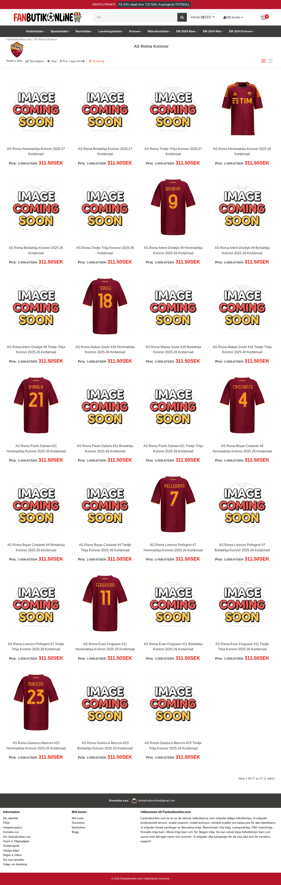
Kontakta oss (11, 832)
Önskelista (78, 822)
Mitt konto (233, 17)
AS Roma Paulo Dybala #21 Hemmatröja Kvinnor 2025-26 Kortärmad (36, 448)
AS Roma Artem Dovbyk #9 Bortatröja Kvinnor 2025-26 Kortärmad (242, 250)
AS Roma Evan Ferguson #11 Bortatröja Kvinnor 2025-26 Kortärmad (173, 646)
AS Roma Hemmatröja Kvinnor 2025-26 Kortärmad (242, 151)
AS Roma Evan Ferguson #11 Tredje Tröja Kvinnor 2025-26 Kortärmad (242, 646)
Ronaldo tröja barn (152, 832)
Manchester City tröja (217, 827)
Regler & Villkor (12, 855)
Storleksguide (11, 845)
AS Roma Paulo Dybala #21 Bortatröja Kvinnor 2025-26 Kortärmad (105, 448)
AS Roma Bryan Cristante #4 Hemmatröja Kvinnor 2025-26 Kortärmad (242, 448)
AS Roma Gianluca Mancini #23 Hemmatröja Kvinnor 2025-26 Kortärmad (36, 745)
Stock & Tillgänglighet (16, 841)
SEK (208, 17)
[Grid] (263, 61)
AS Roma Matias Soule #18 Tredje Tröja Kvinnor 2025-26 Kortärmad (242, 349)
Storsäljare (37, 61)
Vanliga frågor (11, 850)
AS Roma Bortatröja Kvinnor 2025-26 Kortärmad (36, 250)
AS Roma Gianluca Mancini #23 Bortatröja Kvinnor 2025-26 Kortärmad (105, 745)
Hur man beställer (13, 859)
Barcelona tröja (191, 827)
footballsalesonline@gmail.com (156, 800)
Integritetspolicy (12, 827)
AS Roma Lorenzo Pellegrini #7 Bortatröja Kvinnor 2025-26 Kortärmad (242, 547)
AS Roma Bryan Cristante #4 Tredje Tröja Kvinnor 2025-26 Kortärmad (105, 547)
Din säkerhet (10, 818)
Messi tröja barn (176, 832)
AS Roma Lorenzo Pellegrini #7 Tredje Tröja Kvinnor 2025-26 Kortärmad (36, 646)
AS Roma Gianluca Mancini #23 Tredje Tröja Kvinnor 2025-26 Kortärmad (173, 745)
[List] (270, 61)
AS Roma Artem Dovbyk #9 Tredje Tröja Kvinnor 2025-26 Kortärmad (36, 349)
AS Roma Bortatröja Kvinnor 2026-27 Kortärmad (105, 151)
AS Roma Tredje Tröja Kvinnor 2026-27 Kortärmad (173, 151)
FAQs (6, 822)
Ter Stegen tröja (204, 832)
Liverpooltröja (241, 827)
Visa (54, 61)
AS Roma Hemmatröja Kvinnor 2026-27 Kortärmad (36, 151)
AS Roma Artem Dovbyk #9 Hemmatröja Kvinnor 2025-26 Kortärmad (173, 250)
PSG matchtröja (262, 827)
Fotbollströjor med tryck (156, 878)
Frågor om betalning (15, 864)
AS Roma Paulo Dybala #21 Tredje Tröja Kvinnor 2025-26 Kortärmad (173, 448)
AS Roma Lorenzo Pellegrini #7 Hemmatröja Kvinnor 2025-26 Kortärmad (173, 547)
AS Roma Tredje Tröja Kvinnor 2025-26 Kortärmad (105, 250)
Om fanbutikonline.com (17, 836)
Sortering (98, 61)
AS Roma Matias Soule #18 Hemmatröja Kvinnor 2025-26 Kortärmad (105, 349)
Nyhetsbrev (78, 827)
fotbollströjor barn (253, 832)
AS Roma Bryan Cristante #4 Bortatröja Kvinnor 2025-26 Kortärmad (36, 547)
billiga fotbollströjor (239, 818)
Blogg (75, 832)
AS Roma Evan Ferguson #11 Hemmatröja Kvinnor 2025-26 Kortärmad (105, 646)
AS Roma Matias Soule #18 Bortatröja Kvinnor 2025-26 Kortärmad (173, 349)
